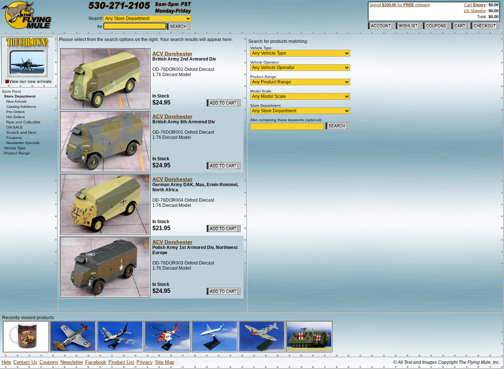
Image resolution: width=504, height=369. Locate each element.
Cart (475, 5)
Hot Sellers (15, 117)
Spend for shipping (399, 5)
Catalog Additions (21, 107)
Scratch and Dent (21, 132)
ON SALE (14, 127)
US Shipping (475, 10)
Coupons (14, 138)
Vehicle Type (14, 148)
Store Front (11, 91)
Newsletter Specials (22, 143)
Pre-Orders (15, 112)
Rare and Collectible (23, 122)
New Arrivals (16, 101)
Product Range (17, 153)
